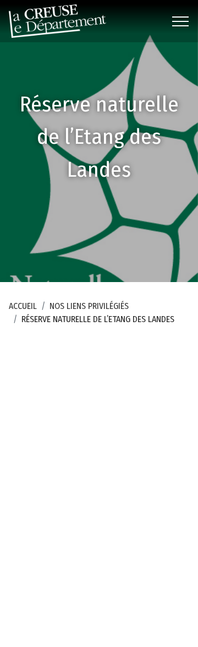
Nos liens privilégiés (89, 306)
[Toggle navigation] (180, 21)
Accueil (23, 306)
